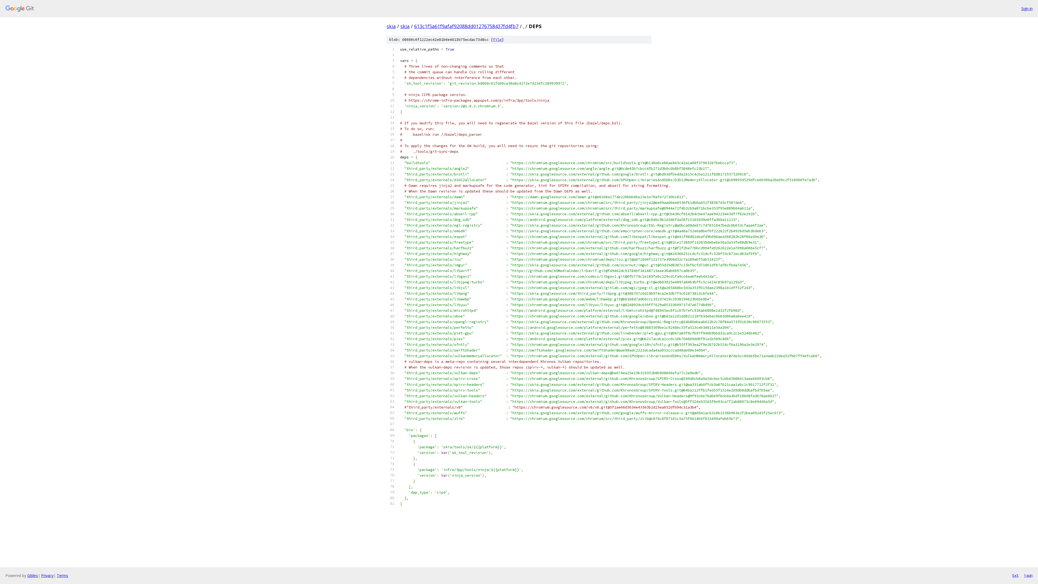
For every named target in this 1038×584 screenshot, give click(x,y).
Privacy (47, 575)
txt (1015, 575)
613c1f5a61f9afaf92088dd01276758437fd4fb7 (466, 26)
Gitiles (32, 575)
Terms (62, 575)
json (1028, 575)
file (497, 39)
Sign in (1027, 8)
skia (391, 26)
